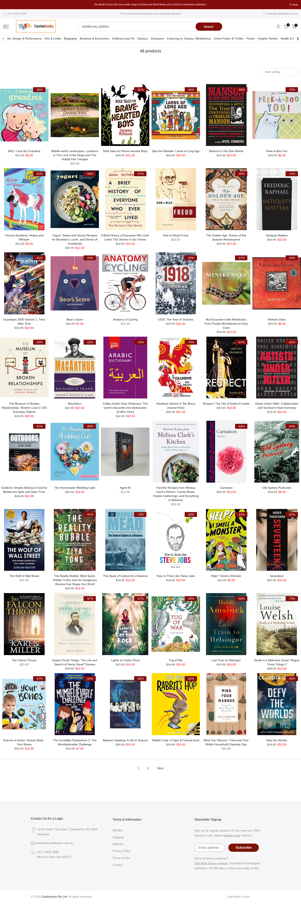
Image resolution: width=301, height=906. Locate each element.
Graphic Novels (268, 38)
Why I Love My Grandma (24, 151)
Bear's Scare (75, 319)
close (8, 4)
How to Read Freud (175, 235)
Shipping (118, 837)
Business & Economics (94, 38)
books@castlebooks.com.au (282, 13)
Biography (70, 38)
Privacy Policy (121, 851)
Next (160, 768)
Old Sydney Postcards (277, 487)
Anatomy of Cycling (125, 319)
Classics (142, 38)
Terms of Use (121, 858)
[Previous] (3, 39)
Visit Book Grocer (238, 896)
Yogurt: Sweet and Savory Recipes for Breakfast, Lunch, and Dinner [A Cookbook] (75, 239)
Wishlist (117, 830)
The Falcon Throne (24, 660)
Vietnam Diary (277, 319)
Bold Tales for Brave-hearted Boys (125, 151)
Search (209, 26)
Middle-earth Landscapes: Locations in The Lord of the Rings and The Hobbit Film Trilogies (74, 155)
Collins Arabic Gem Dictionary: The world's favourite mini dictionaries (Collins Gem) (125, 407)
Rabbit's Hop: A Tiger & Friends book (175, 740)
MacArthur (74, 403)
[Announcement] (150, 4)
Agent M (125, 487)
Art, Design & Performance (24, 38)
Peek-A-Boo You (276, 151)
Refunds (118, 844)
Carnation (226, 487)
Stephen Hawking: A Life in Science (125, 740)
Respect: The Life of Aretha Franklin (226, 403)
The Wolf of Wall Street (24, 576)
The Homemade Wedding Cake (74, 487)
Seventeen (277, 576)
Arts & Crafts (53, 38)
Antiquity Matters (277, 235)
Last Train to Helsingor (226, 660)
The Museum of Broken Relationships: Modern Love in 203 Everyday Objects (24, 407)
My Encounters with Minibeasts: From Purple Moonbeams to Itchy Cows (226, 323)
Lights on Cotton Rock (125, 660)
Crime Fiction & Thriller (228, 38)
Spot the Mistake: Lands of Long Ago (176, 151)
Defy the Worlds (276, 740)
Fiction (250, 38)
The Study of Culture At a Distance (125, 576)
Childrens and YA (123, 38)
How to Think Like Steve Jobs (176, 576)
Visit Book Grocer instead (211, 863)
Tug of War (176, 660)
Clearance (157, 38)
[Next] (297, 39)
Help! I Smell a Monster (226, 576)
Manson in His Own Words (226, 151)
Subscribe (244, 847)
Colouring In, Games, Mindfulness (189, 38)
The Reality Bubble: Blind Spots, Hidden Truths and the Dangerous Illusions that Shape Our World (75, 580)
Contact (118, 865)
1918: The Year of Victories (175, 319)
